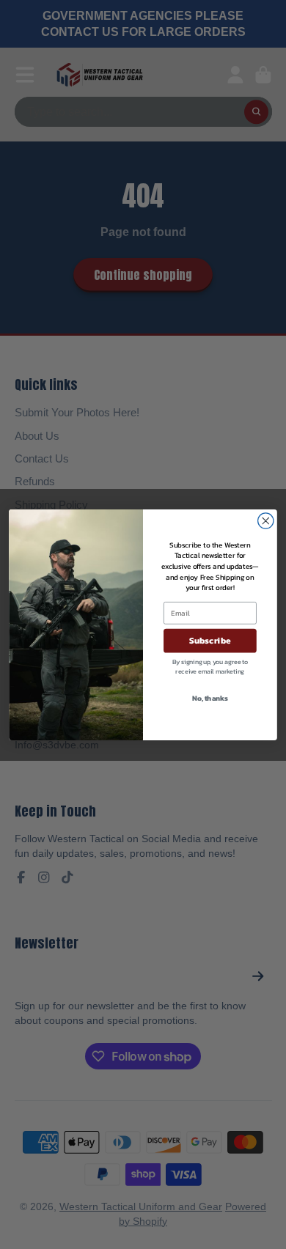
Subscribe (210, 639)
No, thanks (209, 697)
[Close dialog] (266, 520)
